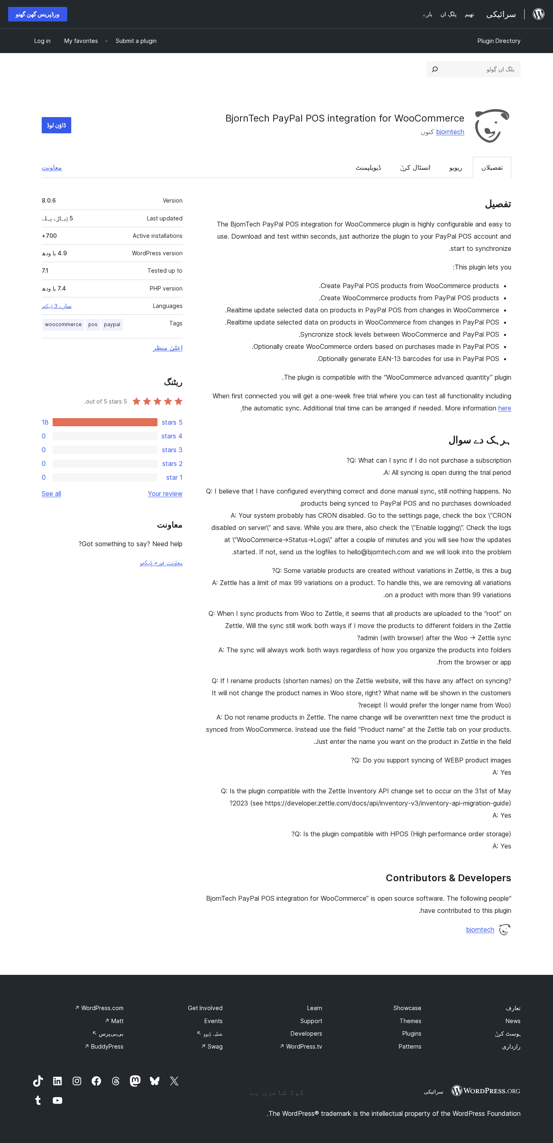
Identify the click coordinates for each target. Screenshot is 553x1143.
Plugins (411, 1033)
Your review (165, 493)
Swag (212, 1046)
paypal (112, 324)
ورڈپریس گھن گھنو (38, 14)
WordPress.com (98, 1007)
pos (93, 324)
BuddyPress (103, 1046)
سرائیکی (433, 1091)
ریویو (455, 167)
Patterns (410, 1046)
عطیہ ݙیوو (209, 1033)
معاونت (52, 167)
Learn (314, 1007)
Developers (306, 1033)
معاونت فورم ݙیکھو (161, 562)
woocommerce (63, 324)
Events (213, 1020)
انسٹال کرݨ (415, 167)
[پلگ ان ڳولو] (435, 69)
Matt (113, 1020)
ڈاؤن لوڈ (56, 125)
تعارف (513, 1007)
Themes (410, 1020)
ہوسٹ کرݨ (508, 1033)
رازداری (511, 1046)
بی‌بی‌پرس (107, 1033)
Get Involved (205, 1007)
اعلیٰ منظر (168, 348)
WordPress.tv (300, 1046)
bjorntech (450, 132)
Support (311, 1020)
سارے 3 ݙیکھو (57, 306)
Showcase (407, 1007)
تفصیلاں (492, 167)
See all (51, 493)
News (513, 1020)
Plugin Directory (499, 40)
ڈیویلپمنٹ (368, 167)
